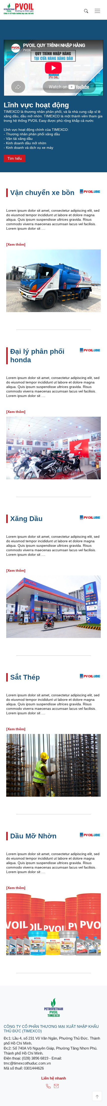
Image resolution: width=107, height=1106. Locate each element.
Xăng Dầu (26, 519)
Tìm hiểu (14, 158)
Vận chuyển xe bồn (42, 192)
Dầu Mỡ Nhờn (33, 836)
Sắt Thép (25, 677)
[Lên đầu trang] (97, 1096)
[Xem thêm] (15, 244)
